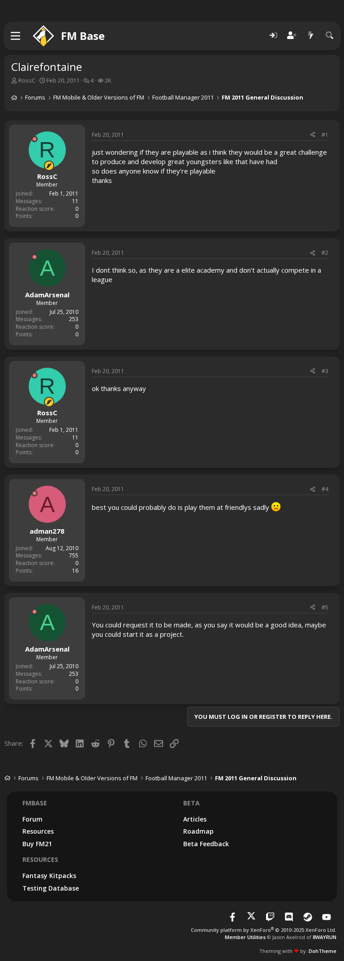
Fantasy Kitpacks (49, 875)
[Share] (312, 135)
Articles (194, 819)
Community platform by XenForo (263, 929)
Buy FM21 (37, 843)
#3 (325, 371)
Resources (38, 831)
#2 (325, 253)
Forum (32, 819)
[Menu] (15, 35)
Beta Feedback (206, 843)
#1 (325, 135)
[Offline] (34, 139)
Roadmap (198, 831)
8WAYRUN (324, 937)
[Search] (329, 36)
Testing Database (50, 888)
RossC (26, 80)
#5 (325, 607)
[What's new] (310, 36)
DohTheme (322, 951)
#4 (325, 489)
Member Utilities (245, 937)
